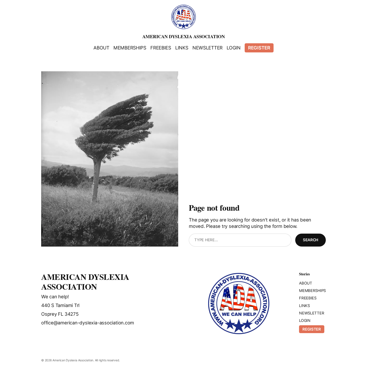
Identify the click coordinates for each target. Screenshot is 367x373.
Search (310, 240)
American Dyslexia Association (183, 36)
